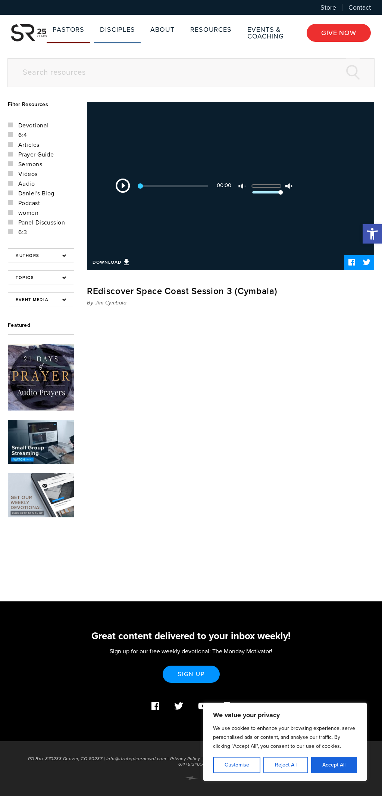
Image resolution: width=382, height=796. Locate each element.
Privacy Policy (185, 758)
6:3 (22, 232)
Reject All (286, 765)
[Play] (123, 186)
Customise (237, 765)
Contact (359, 7)
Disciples (117, 29)
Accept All (333, 765)
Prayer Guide (36, 155)
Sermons (30, 164)
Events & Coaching (265, 32)
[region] (285, 742)
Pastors (68, 29)
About (162, 29)
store (328, 7)
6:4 (22, 135)
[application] (230, 186)
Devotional (33, 125)
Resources (211, 29)
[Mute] (242, 186)
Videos (28, 174)
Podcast (29, 203)
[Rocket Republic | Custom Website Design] (191, 778)
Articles (29, 145)
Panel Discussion (41, 223)
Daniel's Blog (36, 193)
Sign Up (191, 674)
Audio (26, 184)
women (28, 213)
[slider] (271, 183)
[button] (372, 234)
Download (107, 262)
